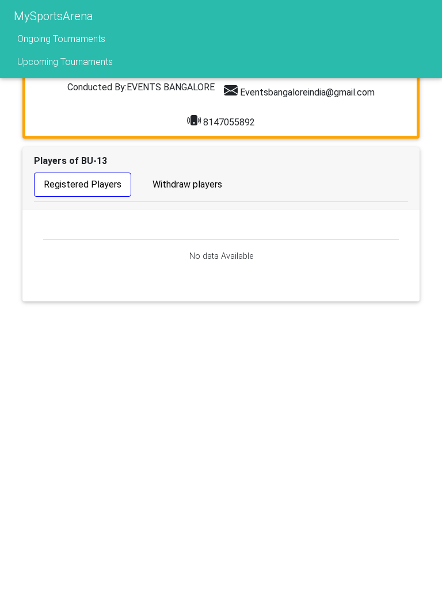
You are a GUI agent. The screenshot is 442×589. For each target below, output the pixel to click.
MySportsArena (53, 16)
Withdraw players (187, 184)
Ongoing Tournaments (61, 38)
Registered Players (82, 184)
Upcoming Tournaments (65, 61)
